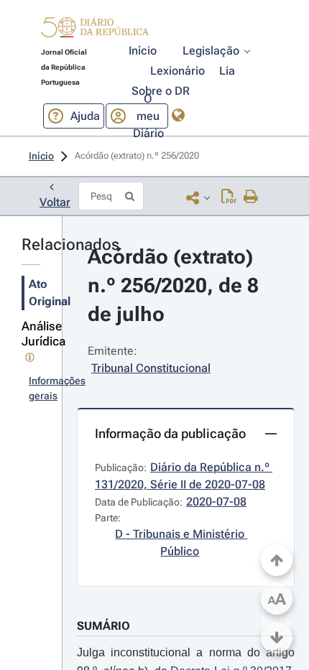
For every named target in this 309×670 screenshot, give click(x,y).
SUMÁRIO (103, 626)
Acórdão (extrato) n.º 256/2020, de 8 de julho (176, 285)
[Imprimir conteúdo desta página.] (251, 197)
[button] (95, 29)
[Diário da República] (95, 30)
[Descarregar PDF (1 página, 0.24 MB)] (228, 197)
